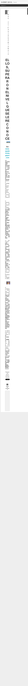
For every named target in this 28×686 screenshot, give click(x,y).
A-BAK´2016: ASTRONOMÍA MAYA (8, 32)
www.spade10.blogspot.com (7, 153)
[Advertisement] (16, 30)
